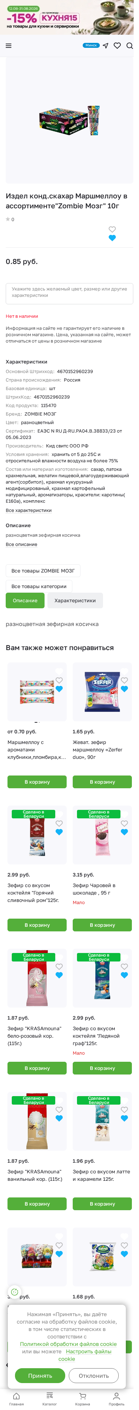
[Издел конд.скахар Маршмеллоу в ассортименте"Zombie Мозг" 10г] (69, 120)
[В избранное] (112, 229)
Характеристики (75, 600)
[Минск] (105, 46)
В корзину (37, 782)
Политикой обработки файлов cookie (68, 1344)
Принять (40, 1375)
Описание (25, 600)
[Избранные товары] (117, 45)
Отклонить (94, 1375)
